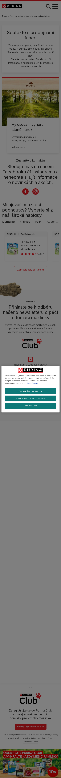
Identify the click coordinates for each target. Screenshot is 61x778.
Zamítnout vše (30, 406)
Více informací (32, 383)
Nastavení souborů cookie (30, 391)
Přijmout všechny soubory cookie (30, 398)
